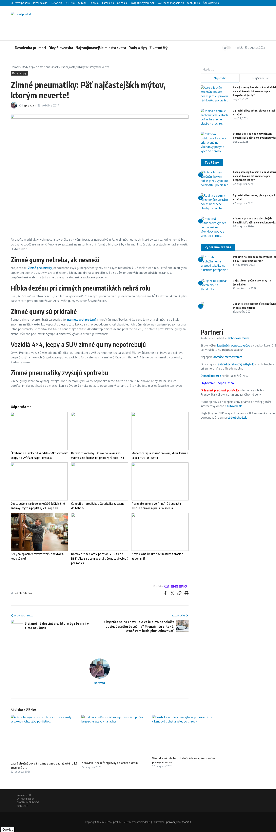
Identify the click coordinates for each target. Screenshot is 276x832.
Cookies (7, 829)
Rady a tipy (138, 47)
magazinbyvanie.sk (143, 2)
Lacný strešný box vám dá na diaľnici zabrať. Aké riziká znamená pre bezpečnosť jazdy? (254, 91)
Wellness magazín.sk (171, 2)
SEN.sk (82, 2)
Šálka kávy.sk (211, 2)
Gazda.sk (122, 2)
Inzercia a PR (40, 2)
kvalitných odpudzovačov (233, 345)
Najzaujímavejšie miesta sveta (101, 47)
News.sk (57, 2)
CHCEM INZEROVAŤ (28, 802)
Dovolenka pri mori (30, 47)
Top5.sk (94, 2)
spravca (29, 105)
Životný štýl (159, 47)
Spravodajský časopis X (178, 822)
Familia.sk (108, 2)
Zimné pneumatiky (40, 268)
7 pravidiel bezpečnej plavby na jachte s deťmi (109, 763)
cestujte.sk (193, 2)
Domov (15, 66)
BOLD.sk (70, 2)
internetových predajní (81, 319)
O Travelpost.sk (20, 2)
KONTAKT (22, 806)
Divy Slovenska (60, 47)
